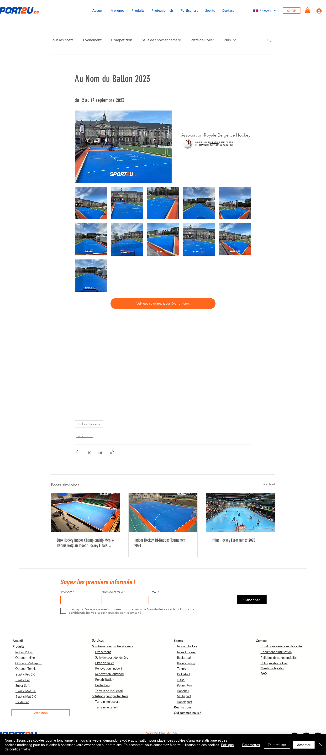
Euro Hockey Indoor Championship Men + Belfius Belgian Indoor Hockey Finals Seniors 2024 (85, 543)
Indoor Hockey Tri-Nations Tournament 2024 (160, 543)
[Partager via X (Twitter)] (88, 452)
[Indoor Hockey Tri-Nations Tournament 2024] (163, 512)
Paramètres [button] (251, 744)
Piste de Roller (202, 39)
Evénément (92, 39)
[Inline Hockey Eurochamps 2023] (240, 512)
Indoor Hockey (89, 424)
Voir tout (269, 484)
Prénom (66, 592)
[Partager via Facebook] (77, 452)
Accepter (303, 744)
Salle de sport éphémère (161, 39)
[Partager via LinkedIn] (100, 452)
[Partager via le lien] (112, 452)
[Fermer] (320, 744)
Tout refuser (277, 744)
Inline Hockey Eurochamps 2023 (233, 540)
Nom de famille (112, 592)
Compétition (121, 39)
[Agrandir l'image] (91, 203)
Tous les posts (62, 39)
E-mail (152, 592)
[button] (210, 10)
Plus (227, 39)
